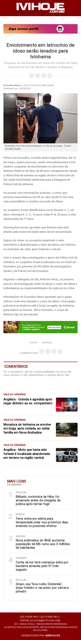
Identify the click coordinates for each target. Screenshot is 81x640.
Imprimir (47, 342)
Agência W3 (52, 635)
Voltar (33, 342)
